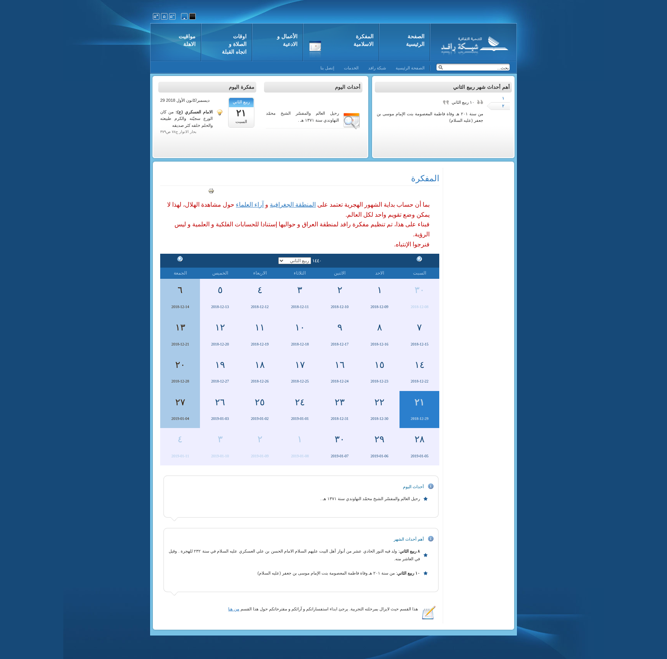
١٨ (260, 365)
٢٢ (379, 402)
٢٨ (420, 439)
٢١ (420, 402)
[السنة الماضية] (419, 260)
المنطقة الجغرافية (293, 204)
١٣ (180, 327)
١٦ (340, 365)
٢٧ (180, 402)
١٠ (300, 327)
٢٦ (220, 402)
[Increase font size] (156, 16)
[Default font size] (164, 16)
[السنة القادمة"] (180, 260)
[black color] (192, 16)
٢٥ (260, 402)
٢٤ (300, 402)
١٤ (420, 365)
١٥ (379, 365)
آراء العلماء (250, 204)
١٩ (220, 365)
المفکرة (425, 178)
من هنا (233, 609)
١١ (260, 327)
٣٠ (420, 290)
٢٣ (340, 402)
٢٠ (180, 365)
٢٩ (379, 439)
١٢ (220, 327)
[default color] (184, 16)
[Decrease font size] (172, 16)
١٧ (300, 365)
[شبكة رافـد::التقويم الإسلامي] (473, 44)
